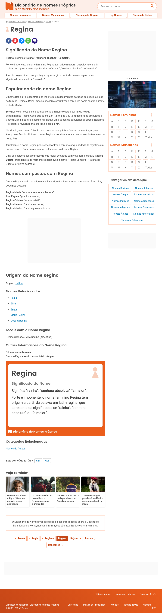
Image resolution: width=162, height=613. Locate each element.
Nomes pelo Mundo (125, 594)
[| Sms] (34, 41)
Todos (148, 137)
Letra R (48, 21)
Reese (21, 538)
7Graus (24, 608)
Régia (14, 309)
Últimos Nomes (103, 594)
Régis (14, 297)
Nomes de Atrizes (15, 448)
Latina (19, 283)
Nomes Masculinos (124, 145)
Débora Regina (19, 320)
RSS (154, 608)
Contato (147, 604)
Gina (13, 303)
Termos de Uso (131, 604)
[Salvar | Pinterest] (15, 41)
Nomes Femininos (36, 21)
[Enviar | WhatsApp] (28, 41)
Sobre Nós (73, 604)
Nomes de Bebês (148, 594)
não (47, 460)
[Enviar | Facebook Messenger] (22, 41)
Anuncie (114, 604)
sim (38, 460)
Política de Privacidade (94, 604)
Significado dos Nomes (16, 21)
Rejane (74, 538)
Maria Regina (18, 314)
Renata (89, 538)
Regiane (49, 538)
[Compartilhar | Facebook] (9, 41)
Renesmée (54, 544)
